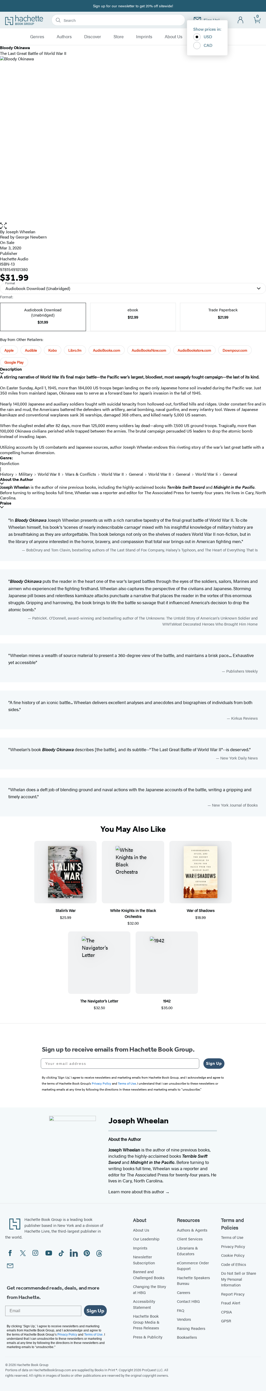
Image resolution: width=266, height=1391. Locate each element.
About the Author (16, 479)
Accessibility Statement (144, 1304)
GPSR (226, 1320)
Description (11, 369)
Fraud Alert (230, 1302)
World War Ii (206, 474)
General (136, 474)
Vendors (184, 1319)
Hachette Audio (14, 259)
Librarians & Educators (187, 1251)
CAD (208, 45)
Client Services (190, 1238)
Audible (31, 350)
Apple (9, 350)
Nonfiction (9, 463)
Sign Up (214, 1063)
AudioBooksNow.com (149, 350)
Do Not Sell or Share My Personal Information (238, 1278)
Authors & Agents (192, 1230)
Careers (183, 1292)
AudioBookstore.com (194, 350)
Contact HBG (188, 1301)
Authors (64, 37)
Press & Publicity (147, 1337)
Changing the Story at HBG (149, 1289)
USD (208, 37)
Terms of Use (232, 1237)
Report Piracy (232, 1294)
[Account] (240, 20)
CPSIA (226, 1312)
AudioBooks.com (106, 350)
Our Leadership (146, 1238)
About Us (173, 37)
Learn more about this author (136, 1191)
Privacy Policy (233, 1246)
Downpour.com (235, 350)
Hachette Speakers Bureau (193, 1280)
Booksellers (187, 1337)
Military (25, 474)
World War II (49, 474)
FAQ (180, 1310)
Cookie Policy (232, 1255)
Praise (5, 503)
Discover (92, 37)
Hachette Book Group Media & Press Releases (146, 1321)
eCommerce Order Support (193, 1265)
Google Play (14, 362)
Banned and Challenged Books (148, 1274)
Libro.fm (75, 350)
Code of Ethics (233, 1264)
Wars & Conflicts (80, 474)
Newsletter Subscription (144, 1259)
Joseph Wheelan (20, 232)
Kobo (52, 350)
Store (119, 37)
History (7, 474)
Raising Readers (191, 1328)
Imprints (144, 37)
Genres (37, 37)
